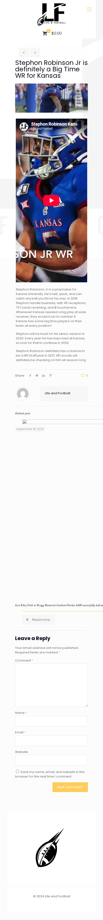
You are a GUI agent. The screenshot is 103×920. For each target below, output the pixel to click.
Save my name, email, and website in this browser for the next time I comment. (50, 774)
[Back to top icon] (93, 910)
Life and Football (57, 393)
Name (21, 712)
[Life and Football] (51, 14)
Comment (24, 660)
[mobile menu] (89, 9)
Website (21, 752)
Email (20, 732)
